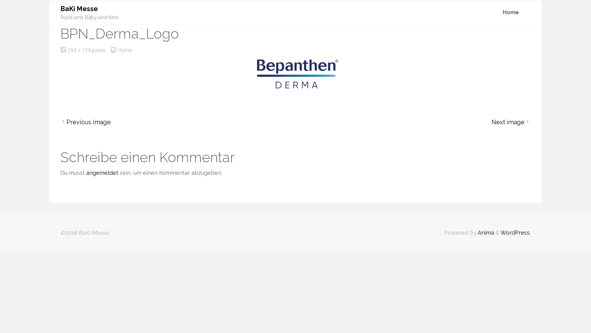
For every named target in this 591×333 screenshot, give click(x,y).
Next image (508, 122)
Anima (485, 232)
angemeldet (102, 173)
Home (124, 50)
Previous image (88, 122)
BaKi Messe (79, 9)
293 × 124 (79, 50)
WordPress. (516, 232)
